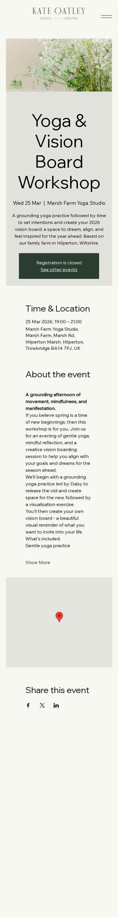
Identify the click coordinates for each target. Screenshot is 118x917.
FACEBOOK (16, 841)
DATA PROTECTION (24, 822)
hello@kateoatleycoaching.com (34, 897)
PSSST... (12, 813)
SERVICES (14, 789)
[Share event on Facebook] (28, 705)
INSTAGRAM (17, 847)
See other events (59, 269)
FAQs (10, 801)
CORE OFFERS (19, 795)
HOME (11, 776)
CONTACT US (17, 764)
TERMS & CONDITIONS (27, 829)
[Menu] (106, 16)
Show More (37, 562)
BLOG (10, 807)
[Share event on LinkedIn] (56, 705)
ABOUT (12, 782)
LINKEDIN (14, 853)
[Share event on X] (42, 705)
